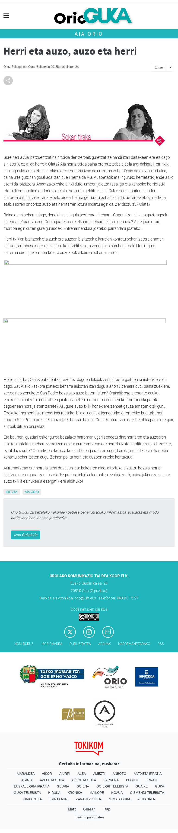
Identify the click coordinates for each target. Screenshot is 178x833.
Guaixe (142, 786)
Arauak (104, 644)
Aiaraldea (26, 773)
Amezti (99, 773)
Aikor (47, 773)
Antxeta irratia (148, 773)
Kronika (75, 792)
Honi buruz (23, 644)
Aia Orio (89, 33)
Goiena (82, 786)
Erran (151, 780)
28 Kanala (146, 799)
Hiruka (54, 792)
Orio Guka (32, 799)
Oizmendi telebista (147, 792)
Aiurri (64, 773)
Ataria (26, 780)
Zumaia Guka (119, 799)
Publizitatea (80, 644)
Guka (159, 786)
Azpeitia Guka (52, 780)
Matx (72, 809)
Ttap (106, 809)
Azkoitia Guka (83, 780)
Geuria (63, 786)
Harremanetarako (134, 644)
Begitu (132, 780)
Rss (161, 644)
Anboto (119, 773)
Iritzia (11, 492)
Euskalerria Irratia (31, 786)
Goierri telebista (112, 786)
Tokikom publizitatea (89, 817)
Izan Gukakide (25, 535)
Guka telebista (27, 792)
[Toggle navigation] (6, 16)
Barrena (111, 780)
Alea (82, 773)
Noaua (117, 792)
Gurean (89, 809)
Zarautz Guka (88, 799)
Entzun (159, 67)
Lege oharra (51, 644)
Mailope (96, 792)
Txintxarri (58, 799)
